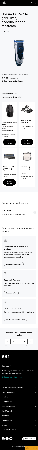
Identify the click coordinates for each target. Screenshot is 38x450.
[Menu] (35, 3)
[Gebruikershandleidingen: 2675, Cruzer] (34, 212)
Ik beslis (17, 445)
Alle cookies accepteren (17, 435)
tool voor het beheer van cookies (16, 426)
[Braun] (4, 2)
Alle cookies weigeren (17, 440)
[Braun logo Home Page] (4, 2)
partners (22, 406)
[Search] (32, 3)
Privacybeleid (6, 420)
